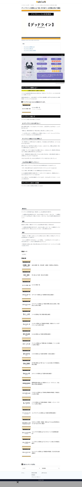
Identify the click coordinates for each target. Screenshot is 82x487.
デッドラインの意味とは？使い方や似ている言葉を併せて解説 (46, 5)
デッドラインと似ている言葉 (30, 50)
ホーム (23, 472)
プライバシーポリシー (36, 477)
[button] (18, 482)
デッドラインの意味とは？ (29, 46)
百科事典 (32, 5)
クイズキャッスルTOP (25, 5)
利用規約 (33, 474)
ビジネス (24, 254)
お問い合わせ (44, 472)
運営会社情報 (34, 472)
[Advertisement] (41, 197)
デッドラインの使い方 (28, 48)
